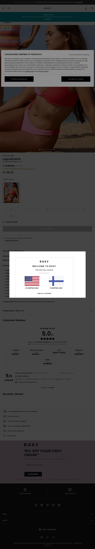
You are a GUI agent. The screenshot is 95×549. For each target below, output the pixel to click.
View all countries (44, 293)
